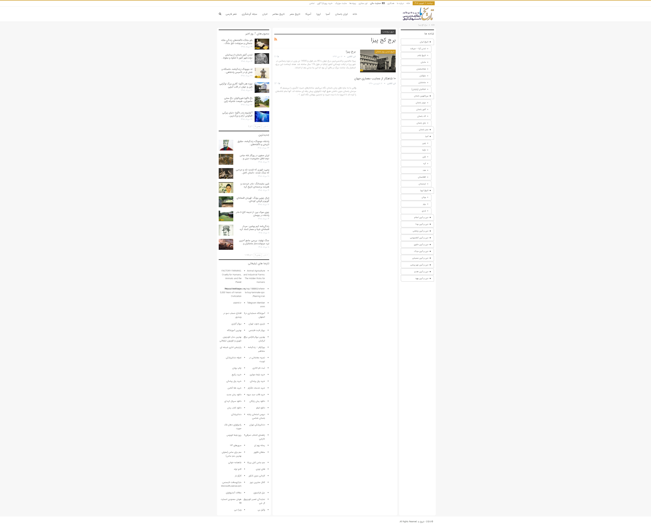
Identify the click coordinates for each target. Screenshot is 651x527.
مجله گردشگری (249, 14)
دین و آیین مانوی (421, 244)
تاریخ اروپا (424, 190)
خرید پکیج (236, 374)
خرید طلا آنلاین (234, 388)
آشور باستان (421, 109)
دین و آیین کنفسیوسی (419, 237)
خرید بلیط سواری (257, 374)
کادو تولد (237, 469)
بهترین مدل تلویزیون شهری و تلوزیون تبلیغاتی (230, 338)
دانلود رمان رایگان (257, 401)
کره (424, 163)
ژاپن (424, 156)
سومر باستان (421, 102)
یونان (424, 197)
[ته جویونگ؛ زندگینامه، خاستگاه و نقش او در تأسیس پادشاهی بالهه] (262, 73)
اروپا (318, 14)
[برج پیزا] (378, 61)
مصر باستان (423, 129)
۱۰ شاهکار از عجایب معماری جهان (375, 78)
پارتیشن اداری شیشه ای (230, 347)
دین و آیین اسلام (421, 217)
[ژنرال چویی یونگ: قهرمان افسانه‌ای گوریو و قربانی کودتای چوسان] (226, 201)
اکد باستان (421, 116)
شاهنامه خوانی (234, 462)
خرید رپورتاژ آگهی (324, 3)
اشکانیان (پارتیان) (419, 89)
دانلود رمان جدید (233, 394)
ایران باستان (341, 14)
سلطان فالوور (259, 452)
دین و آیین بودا (422, 224)
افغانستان (422, 177)
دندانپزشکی (236, 414)
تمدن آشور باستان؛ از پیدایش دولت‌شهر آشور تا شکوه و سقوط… (236, 56)
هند (424, 170)
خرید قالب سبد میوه (256, 394)
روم (424, 204)
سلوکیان (422, 75)
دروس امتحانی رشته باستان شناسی (256, 416)
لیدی (424, 210)
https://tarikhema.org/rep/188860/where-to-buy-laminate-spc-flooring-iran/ (245, 292)
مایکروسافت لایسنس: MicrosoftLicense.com (231, 484)
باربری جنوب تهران (257, 324)
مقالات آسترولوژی (233, 492)
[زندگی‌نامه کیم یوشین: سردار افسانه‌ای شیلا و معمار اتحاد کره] (226, 230)
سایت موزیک (341, 3)
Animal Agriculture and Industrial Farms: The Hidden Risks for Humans (254, 276)
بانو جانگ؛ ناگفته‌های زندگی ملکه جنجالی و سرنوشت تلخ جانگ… (236, 41)
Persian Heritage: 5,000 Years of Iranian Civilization (230, 292)
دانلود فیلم (260, 408)
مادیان (423, 62)
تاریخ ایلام (422, 55)
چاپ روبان (236, 368)
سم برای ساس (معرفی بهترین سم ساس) (231, 454)
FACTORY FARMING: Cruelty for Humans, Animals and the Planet (231, 276)
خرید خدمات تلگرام (256, 388)
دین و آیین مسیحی (420, 258)
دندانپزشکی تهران (257, 425)
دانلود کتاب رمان (234, 408)
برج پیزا (351, 51)
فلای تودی (260, 469)
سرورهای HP (235, 445)
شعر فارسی (231, 14)
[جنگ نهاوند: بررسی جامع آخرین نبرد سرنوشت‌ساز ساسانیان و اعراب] (226, 244)
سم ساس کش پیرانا (256, 462)
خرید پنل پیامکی (257, 381)
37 (275, 83)
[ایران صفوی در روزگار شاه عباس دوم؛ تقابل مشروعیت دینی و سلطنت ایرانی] (226, 159)
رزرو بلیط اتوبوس (233, 435)
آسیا (328, 14)
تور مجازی (363, 3)
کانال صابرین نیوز (257, 482)
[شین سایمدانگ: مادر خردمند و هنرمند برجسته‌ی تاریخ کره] (226, 187)
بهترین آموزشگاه (234, 330)
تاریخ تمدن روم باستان (385, 51)
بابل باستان (421, 123)
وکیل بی (261, 510)
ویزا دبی (237, 510)
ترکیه (424, 149)
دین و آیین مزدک (421, 251)
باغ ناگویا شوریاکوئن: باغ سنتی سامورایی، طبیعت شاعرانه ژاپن (238, 99)
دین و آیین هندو (421, 271)
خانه (408, 3)
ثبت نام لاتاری (258, 368)
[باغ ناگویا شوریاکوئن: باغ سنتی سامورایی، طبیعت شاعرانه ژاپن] (262, 102)
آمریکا (308, 14)
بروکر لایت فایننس (257, 330)
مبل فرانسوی (259, 492)
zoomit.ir (237, 303)
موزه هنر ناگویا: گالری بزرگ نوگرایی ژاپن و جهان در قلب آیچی (235, 85)
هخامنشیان (421, 68)
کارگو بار (238, 476)
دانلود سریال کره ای (232, 401)
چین (424, 143)
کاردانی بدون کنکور (257, 476)
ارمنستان (422, 183)
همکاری (390, 3)
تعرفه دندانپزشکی (233, 357)
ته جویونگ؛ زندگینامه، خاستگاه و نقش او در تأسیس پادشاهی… (237, 70)
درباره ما (400, 3)
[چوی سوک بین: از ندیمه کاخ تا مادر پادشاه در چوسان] (226, 216)
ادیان (264, 14)
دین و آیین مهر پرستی (419, 264)
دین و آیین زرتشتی (420, 230)
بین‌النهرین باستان (421, 95)
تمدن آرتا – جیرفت (418, 48)
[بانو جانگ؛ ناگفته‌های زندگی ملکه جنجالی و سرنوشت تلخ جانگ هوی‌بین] (262, 44)
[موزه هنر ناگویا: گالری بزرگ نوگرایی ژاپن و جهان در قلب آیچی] (262, 87)
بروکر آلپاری (236, 324)
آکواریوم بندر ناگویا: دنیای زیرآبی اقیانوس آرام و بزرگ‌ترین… (237, 114)
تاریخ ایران (424, 41)
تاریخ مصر (295, 14)
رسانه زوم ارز (259, 445)
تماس (311, 3)
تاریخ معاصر (278, 14)
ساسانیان (422, 82)
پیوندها (352, 3)
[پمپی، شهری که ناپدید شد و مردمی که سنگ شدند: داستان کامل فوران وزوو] (226, 173)
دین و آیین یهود (421, 278)
